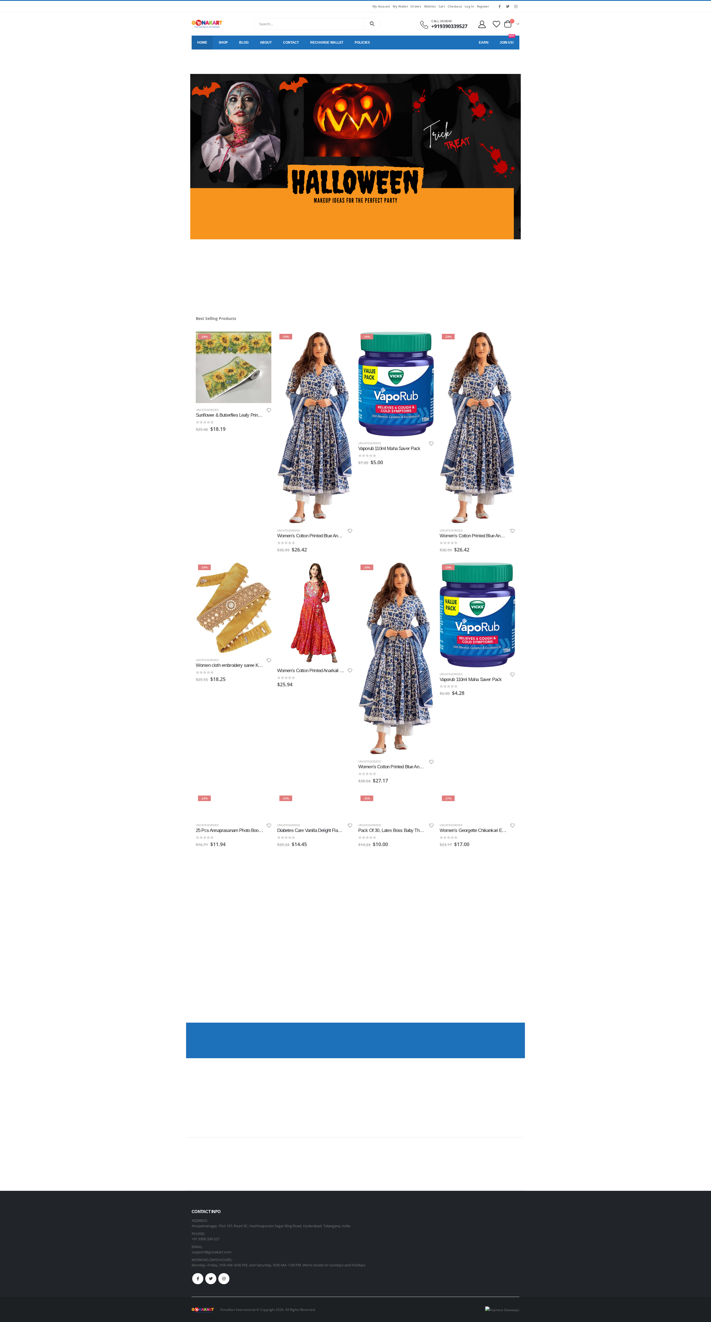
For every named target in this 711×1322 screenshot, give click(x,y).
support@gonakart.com (211, 1251)
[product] (315, 612)
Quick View (262, 339)
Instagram (223, 1278)
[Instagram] (515, 6)
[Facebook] (499, 6)
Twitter (210, 1278)
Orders (415, 6)
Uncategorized (207, 410)
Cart (442, 6)
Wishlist (430, 6)
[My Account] (481, 24)
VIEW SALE (494, 1045)
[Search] (372, 23)
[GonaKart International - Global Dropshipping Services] (207, 24)
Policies (362, 42)
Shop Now (212, 280)
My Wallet (400, 6)
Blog (244, 42)
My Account (381, 6)
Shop (223, 42)
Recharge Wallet (326, 42)
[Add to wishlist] (269, 410)
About (266, 42)
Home (202, 42)
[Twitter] (507, 6)
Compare (262, 353)
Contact (291, 42)
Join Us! (507, 40)
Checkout (455, 6)
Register (483, 6)
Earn (484, 42)
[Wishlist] (496, 24)
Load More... (355, 996)
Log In (469, 6)
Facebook (197, 1278)
